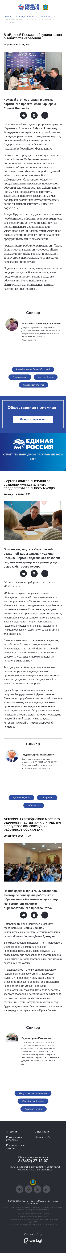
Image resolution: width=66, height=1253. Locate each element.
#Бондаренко (19, 377)
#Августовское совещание (33, 1093)
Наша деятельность (26, 16)
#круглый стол (46, 377)
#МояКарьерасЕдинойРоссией (33, 369)
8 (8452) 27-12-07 (33, 1161)
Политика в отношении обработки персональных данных (33, 1220)
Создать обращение (33, 419)
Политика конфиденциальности (33, 1216)
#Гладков (34, 805)
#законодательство (33, 385)
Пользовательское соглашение (33, 1213)
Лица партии (42, 1131)
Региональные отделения (14, 1138)
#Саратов (47, 797)
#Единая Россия (34, 1109)
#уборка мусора (21, 797)
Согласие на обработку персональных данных (33, 1224)
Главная (8, 16)
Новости (45, 16)
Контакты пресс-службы (15, 1147)
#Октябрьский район (33, 1101)
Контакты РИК (43, 1137)
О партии (11, 1131)
